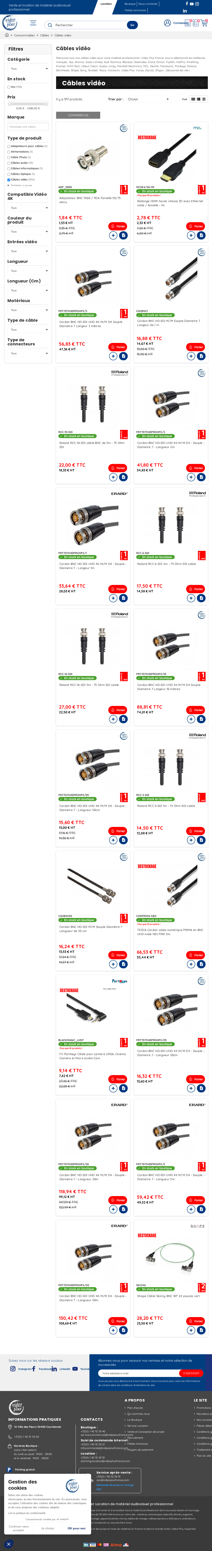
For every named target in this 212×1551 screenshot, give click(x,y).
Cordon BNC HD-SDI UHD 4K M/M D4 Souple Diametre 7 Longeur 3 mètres (91, 324)
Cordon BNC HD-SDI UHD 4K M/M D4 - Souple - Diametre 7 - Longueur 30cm (170, 1053)
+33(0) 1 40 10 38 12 (93, 1444)
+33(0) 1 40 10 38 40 (93, 1431)
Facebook (187, 3)
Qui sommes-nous (138, 1413)
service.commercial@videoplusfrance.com (107, 1434)
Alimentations (22, 151)
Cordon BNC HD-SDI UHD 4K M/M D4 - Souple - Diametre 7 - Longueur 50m (92, 1298)
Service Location (137, 1425)
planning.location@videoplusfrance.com (105, 1461)
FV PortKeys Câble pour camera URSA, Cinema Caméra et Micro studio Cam (92, 1056)
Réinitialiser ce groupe (21, 185)
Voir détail (93, 159)
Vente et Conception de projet (145, 1431)
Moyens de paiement (140, 1449)
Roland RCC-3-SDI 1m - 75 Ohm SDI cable (166, 806)
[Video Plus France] (10, 23)
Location (106, 3)
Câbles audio (22, 162)
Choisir (133, 99)
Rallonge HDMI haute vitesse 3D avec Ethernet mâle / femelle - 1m (170, 203)
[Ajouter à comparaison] (113, 235)
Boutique (130, 3)
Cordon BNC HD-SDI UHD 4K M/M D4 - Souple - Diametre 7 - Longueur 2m (170, 445)
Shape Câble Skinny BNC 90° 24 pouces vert (168, 1296)
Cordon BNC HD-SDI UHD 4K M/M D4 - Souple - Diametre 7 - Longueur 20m (92, 1177)
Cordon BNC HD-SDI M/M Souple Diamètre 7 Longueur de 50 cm (90, 929)
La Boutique (134, 1419)
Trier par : (116, 99)
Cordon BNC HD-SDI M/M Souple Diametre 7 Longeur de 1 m (168, 323)
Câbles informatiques (27, 168)
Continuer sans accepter (19, 1528)
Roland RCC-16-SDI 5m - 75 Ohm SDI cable (89, 685)
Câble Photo (21, 157)
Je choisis (47, 1528)
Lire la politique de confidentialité (27, 1513)
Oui (16, 86)
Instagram (197, 3)
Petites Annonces (137, 1443)
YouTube (191, 3)
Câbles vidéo (23, 179)
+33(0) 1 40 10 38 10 (93, 1457)
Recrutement (135, 1437)
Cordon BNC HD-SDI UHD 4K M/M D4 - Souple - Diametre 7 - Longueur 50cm (92, 808)
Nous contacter (148, 3)
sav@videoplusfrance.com (112, 1480)
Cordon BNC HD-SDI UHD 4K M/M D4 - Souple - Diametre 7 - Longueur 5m (170, 1177)
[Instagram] (9, 1368)
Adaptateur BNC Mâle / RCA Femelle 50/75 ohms (90, 200)
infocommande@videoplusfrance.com (104, 1448)
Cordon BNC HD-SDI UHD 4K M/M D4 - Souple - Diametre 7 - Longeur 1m (92, 566)
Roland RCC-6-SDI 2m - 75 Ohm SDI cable (166, 564)
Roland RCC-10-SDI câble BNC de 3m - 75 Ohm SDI (92, 445)
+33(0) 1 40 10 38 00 (26, 1436)
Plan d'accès (135, 1407)
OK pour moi (77, 1528)
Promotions (204, 1407)
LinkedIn (185, 10)
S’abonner (191, 1373)
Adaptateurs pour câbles (29, 146)
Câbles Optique (23, 173)
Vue (184, 99)
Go (132, 25)
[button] (9, 1544)
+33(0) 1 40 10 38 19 (108, 1476)
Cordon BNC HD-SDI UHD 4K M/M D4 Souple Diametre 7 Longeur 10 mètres (168, 687)
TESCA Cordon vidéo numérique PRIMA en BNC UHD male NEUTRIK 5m (170, 932)
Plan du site (204, 1455)
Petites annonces (135, 10)
